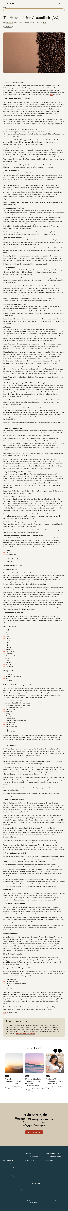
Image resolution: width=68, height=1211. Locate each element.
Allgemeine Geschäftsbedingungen (21, 1200)
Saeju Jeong (8, 1087)
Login (6, 1200)
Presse (12, 1173)
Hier (4, 1013)
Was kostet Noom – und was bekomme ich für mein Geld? (54, 1081)
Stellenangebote (12, 1167)
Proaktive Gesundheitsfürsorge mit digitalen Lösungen (14, 1081)
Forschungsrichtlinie (55, 1200)
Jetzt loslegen (34, 1132)
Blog (9, 7)
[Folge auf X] (35, 1183)
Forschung (12, 1170)
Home (5, 7)
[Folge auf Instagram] (32, 1183)
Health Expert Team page (25, 1033)
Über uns (12, 1164)
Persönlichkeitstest (55, 1156)
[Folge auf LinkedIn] (39, 1183)
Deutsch (55, 1167)
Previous (55, 1051)
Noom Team (9, 22)
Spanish (55, 1170)
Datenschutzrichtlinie (40, 1200)
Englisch (55, 1164)
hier (51, 94)
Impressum (33, 1202)
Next (60, 1051)
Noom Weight (34, 1156)
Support (34, 1164)
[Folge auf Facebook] (29, 1183)
